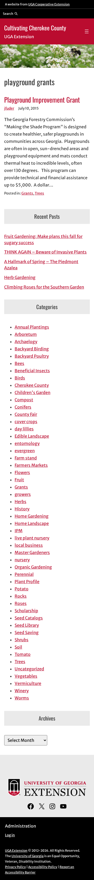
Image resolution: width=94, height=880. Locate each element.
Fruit (19, 479)
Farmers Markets (31, 465)
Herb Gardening (20, 277)
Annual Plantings (32, 327)
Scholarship (26, 610)
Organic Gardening (33, 567)
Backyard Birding (32, 348)
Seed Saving (27, 632)
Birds (20, 378)
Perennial (24, 574)
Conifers (23, 407)
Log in (10, 835)
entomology (27, 443)
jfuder (9, 108)
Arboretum (26, 334)
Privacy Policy (15, 867)
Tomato (23, 654)
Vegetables (26, 676)
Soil (18, 647)
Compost (24, 399)
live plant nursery (32, 538)
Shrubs (21, 639)
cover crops (26, 421)
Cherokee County (32, 385)
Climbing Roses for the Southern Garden (44, 287)
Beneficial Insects (32, 370)
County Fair (26, 414)
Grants (27, 193)
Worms (22, 698)
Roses (21, 603)
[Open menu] (87, 31)
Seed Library (27, 625)
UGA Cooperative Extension (49, 4)
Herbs (20, 501)
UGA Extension (16, 850)
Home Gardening (32, 516)
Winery (22, 690)
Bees (19, 363)
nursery (22, 559)
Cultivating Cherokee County (35, 27)
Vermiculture (28, 683)
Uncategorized (29, 668)
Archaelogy (26, 341)
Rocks (21, 596)
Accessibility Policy (42, 867)
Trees (39, 193)
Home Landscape (32, 523)
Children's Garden (32, 392)
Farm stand (26, 458)
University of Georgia (27, 856)
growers (23, 494)
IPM (18, 530)
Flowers (22, 472)
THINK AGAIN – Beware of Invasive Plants (45, 252)
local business (29, 545)
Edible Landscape (32, 436)
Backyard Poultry (32, 356)
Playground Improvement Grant (42, 100)
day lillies (24, 428)
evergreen (25, 450)
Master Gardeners (32, 552)
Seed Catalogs (29, 618)
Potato (21, 588)
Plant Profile (27, 581)
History (22, 508)
